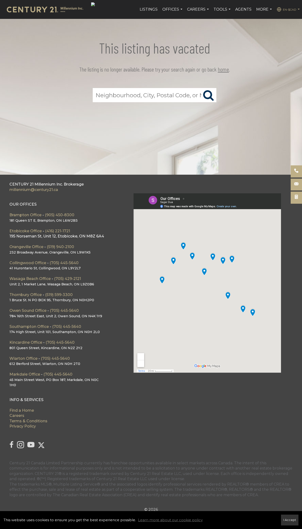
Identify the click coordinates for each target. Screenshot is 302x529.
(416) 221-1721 (57, 231)
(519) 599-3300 (59, 294)
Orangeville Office (26, 247)
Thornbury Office (25, 294)
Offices (173, 12)
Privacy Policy (22, 426)
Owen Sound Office (27, 310)
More (264, 12)
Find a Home (21, 410)
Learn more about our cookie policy (170, 520)
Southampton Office (29, 326)
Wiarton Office (23, 358)
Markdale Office (24, 374)
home (223, 69)
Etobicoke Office (25, 231)
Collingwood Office (27, 263)
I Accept (289, 520)
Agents (243, 9)
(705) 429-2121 (67, 278)
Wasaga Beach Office (30, 278)
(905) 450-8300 (59, 215)
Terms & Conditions (28, 421)
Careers (198, 12)
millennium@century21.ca (33, 189)
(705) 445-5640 (64, 263)
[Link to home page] (47, 9)
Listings (149, 9)
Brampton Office (25, 215)
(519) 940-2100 (60, 247)
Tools (223, 12)
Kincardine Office (25, 342)
